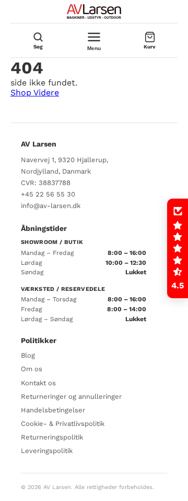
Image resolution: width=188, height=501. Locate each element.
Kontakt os (38, 383)
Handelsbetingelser (53, 410)
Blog (28, 355)
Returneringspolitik (52, 437)
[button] (177, 249)
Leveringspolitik (47, 451)
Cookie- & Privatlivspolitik (62, 423)
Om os (31, 369)
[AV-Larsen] (94, 11)
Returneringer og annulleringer (71, 396)
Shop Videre (34, 92)
